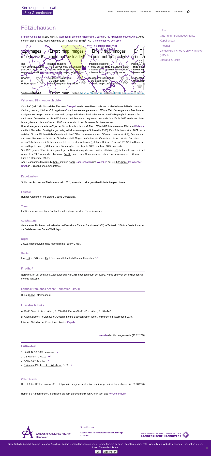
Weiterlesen (110, 451)
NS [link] (116, 150)
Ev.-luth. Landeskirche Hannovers (129, 92)
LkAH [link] (27, 352)
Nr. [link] (41, 356)
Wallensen (64, 36)
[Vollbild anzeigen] (140, 61)
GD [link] (104, 134)
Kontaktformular (117, 393)
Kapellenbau (167, 40)
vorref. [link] (84, 126)
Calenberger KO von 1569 (107, 40)
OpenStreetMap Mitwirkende (92, 92)
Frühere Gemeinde (31, 36)
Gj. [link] (46, 258)
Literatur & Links (170, 59)
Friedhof (165, 45)
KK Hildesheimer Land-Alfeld (121, 36)
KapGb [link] (38, 134)
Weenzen (102, 162)
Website (103, 335)
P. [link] (92, 142)
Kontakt (178, 11)
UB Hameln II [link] (31, 356)
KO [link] (89, 40)
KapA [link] (32, 295)
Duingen (71, 106)
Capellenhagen (84, 162)
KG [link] (56, 36)
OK (98, 451)
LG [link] (28, 258)
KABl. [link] (27, 360)
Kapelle (71, 322)
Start (110, 11)
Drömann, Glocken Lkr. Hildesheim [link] (42, 365)
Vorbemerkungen (126, 11)
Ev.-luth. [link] (116, 162)
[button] (83, 66)
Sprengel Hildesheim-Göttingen (88, 36)
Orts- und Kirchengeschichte (177, 35)
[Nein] (207, 448)
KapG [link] (46, 36)
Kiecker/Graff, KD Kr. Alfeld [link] (82, 311)
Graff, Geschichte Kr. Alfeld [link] (38, 311)
